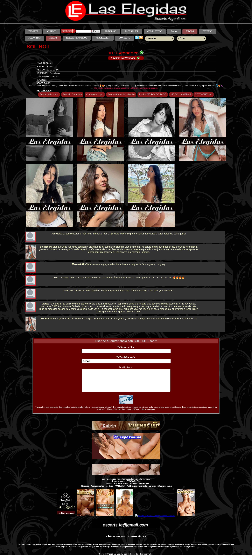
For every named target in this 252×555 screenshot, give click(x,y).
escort (120, 536)
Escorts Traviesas (142, 479)
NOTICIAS (120, 486)
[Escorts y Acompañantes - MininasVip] (85, 515)
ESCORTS (33, 31)
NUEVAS (53, 38)
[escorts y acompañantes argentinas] (126, 429)
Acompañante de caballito (121, 94)
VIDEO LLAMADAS (181, 94)
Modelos (109, 486)
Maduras (85, 486)
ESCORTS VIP (132, 31)
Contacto (143, 486)
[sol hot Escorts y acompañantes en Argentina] (126, 20)
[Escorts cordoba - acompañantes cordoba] (155, 515)
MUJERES (51, 31)
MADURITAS (34, 38)
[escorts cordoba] (126, 458)
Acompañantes (97, 486)
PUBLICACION (103, 38)
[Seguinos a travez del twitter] (137, 38)
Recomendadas (118, 481)
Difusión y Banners (157, 486)
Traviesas (108, 483)
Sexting (174, 31)
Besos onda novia (49, 94)
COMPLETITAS (154, 31)
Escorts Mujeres (109, 479)
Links (169, 486)
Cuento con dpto (94, 94)
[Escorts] (124, 515)
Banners (133, 483)
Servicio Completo (72, 94)
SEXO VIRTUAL (203, 94)
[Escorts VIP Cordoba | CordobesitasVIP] (186, 515)
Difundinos (144, 483)
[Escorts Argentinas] (105, 515)
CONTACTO (124, 38)
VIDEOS (190, 31)
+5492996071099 (127, 53)
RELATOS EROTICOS (76, 38)
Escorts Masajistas (126, 479)
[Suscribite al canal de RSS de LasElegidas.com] (141, 38)
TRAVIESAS (110, 31)
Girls (139, 481)
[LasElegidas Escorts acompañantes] (65, 515)
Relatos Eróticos (121, 483)
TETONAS (207, 31)
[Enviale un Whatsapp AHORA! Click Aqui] (126, 59)
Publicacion (132, 486)
